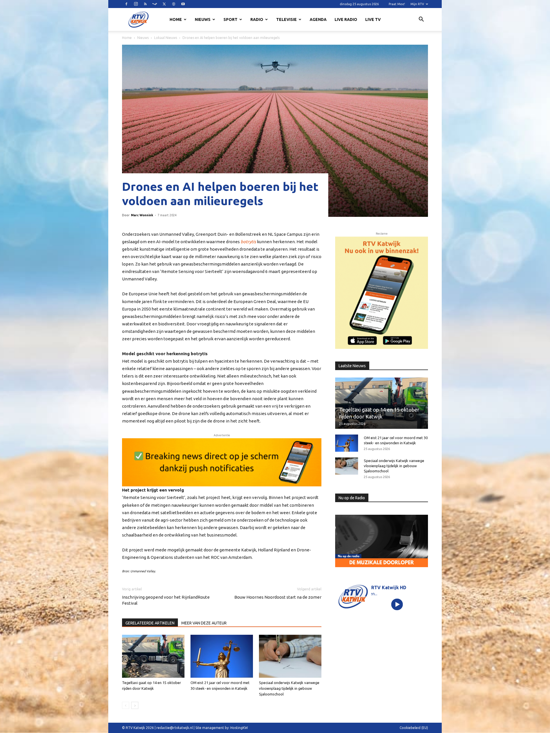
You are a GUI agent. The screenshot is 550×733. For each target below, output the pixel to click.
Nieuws (203, 19)
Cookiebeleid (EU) (414, 728)
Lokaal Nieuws (165, 38)
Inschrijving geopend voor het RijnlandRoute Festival (166, 600)
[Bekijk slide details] (221, 462)
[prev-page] (125, 705)
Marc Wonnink (142, 215)
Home (176, 19)
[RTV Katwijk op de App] (381, 293)
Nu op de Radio (352, 498)
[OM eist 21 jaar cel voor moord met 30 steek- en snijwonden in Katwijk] (221, 656)
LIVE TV (373, 19)
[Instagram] (135, 4)
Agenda (318, 19)
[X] (164, 4)
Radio (256, 19)
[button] (421, 20)
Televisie (286, 19)
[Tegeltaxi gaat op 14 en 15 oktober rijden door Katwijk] (153, 656)
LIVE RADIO (346, 19)
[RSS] (145, 4)
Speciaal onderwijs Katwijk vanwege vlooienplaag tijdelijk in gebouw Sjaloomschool (289, 688)
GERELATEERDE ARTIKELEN (149, 623)
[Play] (397, 604)
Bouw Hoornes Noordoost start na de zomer (277, 597)
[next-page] (134, 705)
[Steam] (154, 4)
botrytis (248, 241)
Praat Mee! (397, 4)
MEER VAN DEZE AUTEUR (204, 623)
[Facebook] (126, 4)
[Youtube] (183, 4)
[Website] (173, 4)
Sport (230, 19)
